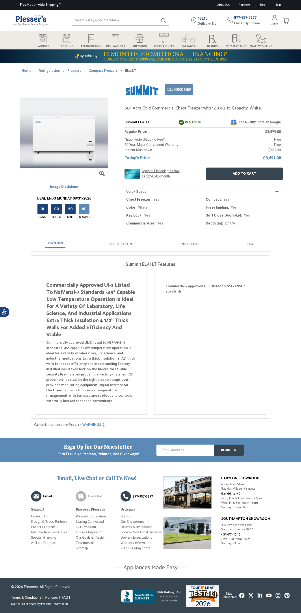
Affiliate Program (43, 543)
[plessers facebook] (242, 595)
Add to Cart (244, 174)
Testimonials (85, 543)
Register (228, 450)
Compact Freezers (103, 71)
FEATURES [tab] (55, 243)
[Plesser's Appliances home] (31, 20)
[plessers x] (251, 595)
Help (278, 5)
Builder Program (43, 527)
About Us (223, 5)
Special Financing (43, 538)
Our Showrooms (133, 522)
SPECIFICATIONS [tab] (122, 244)
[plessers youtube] (269, 595)
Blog (262, 5)
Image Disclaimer (64, 187)
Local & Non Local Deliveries (142, 532)
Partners (244, 5)
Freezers (74, 71)
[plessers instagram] (278, 595)
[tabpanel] (150, 338)
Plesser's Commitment (92, 516)
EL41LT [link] (130, 71)
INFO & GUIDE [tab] (190, 244)
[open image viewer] (102, 173)
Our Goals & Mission (91, 538)
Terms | (27, 597)
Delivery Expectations (136, 538)
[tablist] (150, 244)
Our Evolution (86, 527)
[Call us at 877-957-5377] (126, 496)
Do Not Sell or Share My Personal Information (39, 604)
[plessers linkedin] (260, 595)
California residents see (67, 425)
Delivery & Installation (136, 527)
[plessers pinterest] (287, 595)
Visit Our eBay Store (135, 548)
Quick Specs (136, 191)
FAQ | (66, 597)
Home (26, 71)
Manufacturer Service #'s (49, 532)
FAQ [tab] (250, 244)
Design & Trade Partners (49, 522)
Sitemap (82, 548)
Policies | (52, 597)
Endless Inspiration (89, 532)
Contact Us (39, 516)
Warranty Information (136, 543)
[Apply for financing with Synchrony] (150, 56)
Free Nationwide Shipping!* (40, 5)
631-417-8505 (230, 534)
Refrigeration (49, 71)
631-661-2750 (231, 494)
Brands (126, 516)
